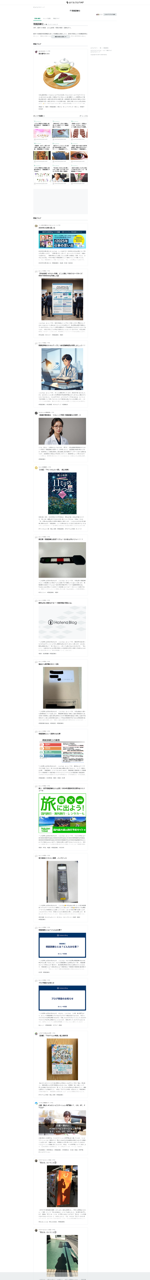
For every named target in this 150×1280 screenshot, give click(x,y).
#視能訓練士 (53, 106)
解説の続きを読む (60, 36)
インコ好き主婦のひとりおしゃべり (47, 225)
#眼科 (47, 106)
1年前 (48, 271)
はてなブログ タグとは (96, 50)
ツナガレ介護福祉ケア (44, 1102)
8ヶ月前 (58, 225)
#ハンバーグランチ (68, 106)
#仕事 (63, 778)
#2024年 (61, 847)
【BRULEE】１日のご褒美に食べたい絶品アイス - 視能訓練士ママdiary (60, 125)
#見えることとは (43, 1221)
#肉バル (59, 106)
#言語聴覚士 (42, 1150)
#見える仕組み (53, 1221)
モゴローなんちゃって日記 (45, 1160)
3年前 (48, 855)
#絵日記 (70, 263)
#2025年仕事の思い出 (45, 263)
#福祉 (76, 1150)
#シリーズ (79, 529)
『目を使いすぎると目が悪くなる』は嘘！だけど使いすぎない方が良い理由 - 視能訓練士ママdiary (60, 169)
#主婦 (65, 263)
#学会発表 (41, 335)
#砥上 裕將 (53, 529)
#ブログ (55, 1025)
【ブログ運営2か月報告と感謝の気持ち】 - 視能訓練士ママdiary (42, 169)
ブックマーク (37, 121)
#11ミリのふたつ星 (44, 529)
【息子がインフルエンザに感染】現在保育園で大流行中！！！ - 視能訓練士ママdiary (60, 147)
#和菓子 (82, 106)
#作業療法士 (65, 1150)
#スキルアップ (57, 404)
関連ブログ (56, 18)
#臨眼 (48, 847)
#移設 (60, 1025)
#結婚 (61, 263)
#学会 (44, 847)
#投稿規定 (53, 723)
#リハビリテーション (44, 1152)
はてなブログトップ (95, 52)
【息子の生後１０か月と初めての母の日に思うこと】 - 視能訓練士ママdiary (79, 169)
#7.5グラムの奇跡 (70, 529)
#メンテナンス (68, 917)
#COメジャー (42, 592)
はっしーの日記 (42, 271)
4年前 (51, 1102)
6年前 (53, 1160)
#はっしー (41, 1025)
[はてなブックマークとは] (44, 116)
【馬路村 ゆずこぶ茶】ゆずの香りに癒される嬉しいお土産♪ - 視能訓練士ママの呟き (42, 147)
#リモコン (59, 917)
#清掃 (74, 917)
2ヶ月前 (48, 51)
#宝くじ (76, 106)
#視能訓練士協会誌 (44, 723)
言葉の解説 (37, 18)
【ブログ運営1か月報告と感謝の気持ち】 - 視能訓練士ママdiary (42, 125)
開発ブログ (109, 50)
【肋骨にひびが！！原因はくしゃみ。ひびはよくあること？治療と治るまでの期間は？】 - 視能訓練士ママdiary (79, 125)
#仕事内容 (49, 778)
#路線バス (41, 106)
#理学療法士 (50, 1150)
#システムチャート (50, 917)
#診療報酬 (46, 653)
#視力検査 (41, 917)
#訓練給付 (65, 404)
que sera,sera (42, 51)
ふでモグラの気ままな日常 (45, 1033)
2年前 (49, 467)
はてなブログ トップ (40, 7)
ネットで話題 (47, 18)
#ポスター (48, 335)
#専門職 (81, 1150)
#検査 (59, 778)
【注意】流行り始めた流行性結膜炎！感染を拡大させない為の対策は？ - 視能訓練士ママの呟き (79, 147)
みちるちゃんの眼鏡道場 (44, 412)
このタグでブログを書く (110, 14)
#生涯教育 (49, 404)
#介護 (71, 1150)
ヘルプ (103, 50)
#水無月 (41, 109)
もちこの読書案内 (43, 467)
